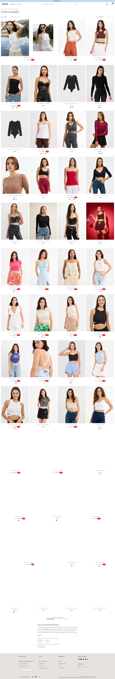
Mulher (12, 4)
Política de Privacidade (62, 677)
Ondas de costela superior (100, 287)
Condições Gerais (83, 677)
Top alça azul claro (43, 287)
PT (84, 666)
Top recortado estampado (43, 424)
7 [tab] (6, 295)
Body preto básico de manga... (43, 241)
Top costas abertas (95, 516)
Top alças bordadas (14, 470)
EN (86, 666)
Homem (19, 4)
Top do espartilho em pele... (71, 241)
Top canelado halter (100, 470)
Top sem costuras (72, 149)
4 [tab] (89, 20)
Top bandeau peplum (15, 103)
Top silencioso (71, 332)
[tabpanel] (29, 37)
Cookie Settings (77, 677)
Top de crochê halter (29, 562)
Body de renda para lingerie (71, 103)
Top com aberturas (57, 516)
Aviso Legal (89, 677)
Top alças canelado (71, 378)
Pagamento (41, 663)
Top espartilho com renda (43, 103)
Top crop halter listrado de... (100, 57)
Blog (59, 665)
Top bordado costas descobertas (14, 332)
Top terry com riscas (43, 608)
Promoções (41, 665)
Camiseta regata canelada (72, 57)
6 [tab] (5, 157)
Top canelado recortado (14, 287)
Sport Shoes (41, 646)
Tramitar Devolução (43, 668)
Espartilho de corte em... (14, 241)
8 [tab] (35, 341)
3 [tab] (60, 20)
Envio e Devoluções (43, 661)
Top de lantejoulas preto (100, 241)
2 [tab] (59, 20)
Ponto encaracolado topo (72, 608)
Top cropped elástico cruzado (100, 332)
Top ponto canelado (71, 424)
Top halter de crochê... (29, 57)
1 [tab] (87, 20)
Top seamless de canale (43, 195)
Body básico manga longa (100, 103)
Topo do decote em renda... (100, 608)
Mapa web (93, 677)
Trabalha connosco (62, 663)
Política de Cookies (70, 677)
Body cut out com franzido (15, 149)
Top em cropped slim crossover (100, 195)
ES (81, 666)
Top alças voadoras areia (71, 287)
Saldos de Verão (61, 668)
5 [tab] (61, 20)
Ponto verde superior (57, 470)
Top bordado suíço (19, 516)
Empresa (60, 661)
